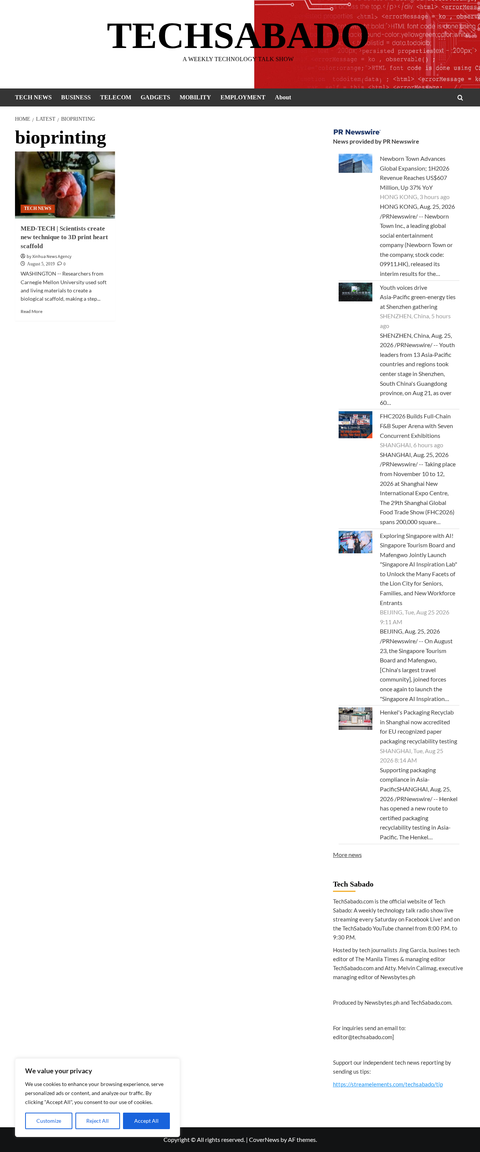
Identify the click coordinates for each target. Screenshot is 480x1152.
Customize (48, 1121)
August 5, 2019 (41, 264)
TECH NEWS (33, 97)
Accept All (146, 1121)
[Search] (460, 97)
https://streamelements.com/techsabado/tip (388, 1084)
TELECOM (115, 97)
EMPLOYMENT (243, 97)
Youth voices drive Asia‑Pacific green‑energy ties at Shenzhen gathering (418, 297)
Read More (31, 311)
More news (347, 854)
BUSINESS (76, 97)
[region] (97, 1097)
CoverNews (264, 1139)
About (283, 97)
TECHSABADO (238, 35)
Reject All (97, 1121)
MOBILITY (195, 97)
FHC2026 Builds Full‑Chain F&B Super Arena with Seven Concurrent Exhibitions (416, 425)
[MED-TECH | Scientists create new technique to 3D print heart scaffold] (65, 184)
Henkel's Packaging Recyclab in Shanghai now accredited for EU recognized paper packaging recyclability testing (418, 727)
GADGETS (155, 97)
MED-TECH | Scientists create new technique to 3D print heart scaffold (64, 237)
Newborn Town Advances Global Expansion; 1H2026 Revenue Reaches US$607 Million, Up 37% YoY (414, 173)
